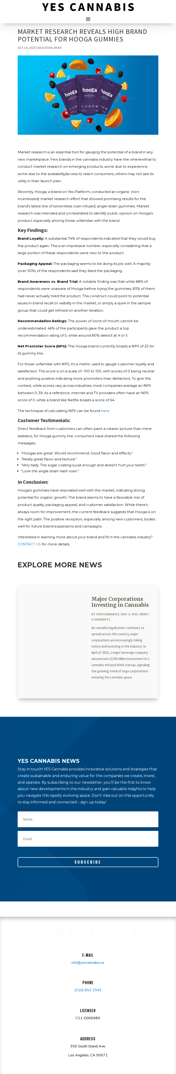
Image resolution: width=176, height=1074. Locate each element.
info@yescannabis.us (88, 962)
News (58, 48)
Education (44, 48)
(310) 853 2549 (88, 990)
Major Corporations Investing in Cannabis (120, 602)
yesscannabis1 (107, 614)
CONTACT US (29, 544)
